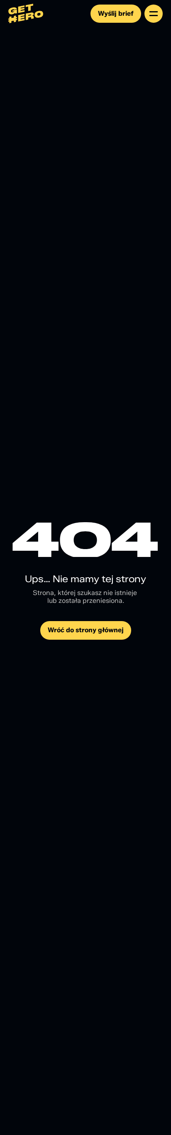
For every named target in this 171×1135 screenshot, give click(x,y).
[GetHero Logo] (26, 13)
